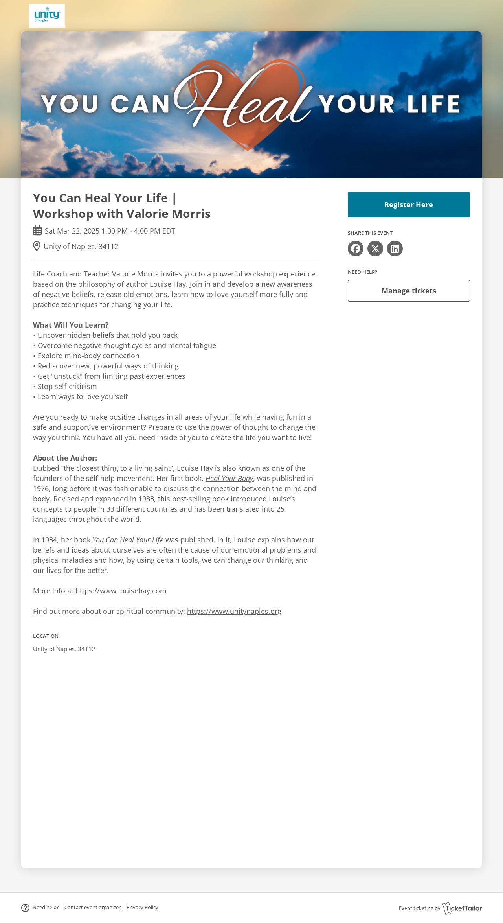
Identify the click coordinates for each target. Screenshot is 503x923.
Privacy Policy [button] (142, 907)
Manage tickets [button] (409, 290)
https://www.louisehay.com (121, 590)
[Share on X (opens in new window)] (375, 248)
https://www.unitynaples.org (234, 611)
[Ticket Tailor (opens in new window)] (462, 908)
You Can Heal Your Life (127, 539)
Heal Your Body (229, 478)
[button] (92, 907)
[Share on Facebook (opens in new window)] (355, 248)
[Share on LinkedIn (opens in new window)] (395, 248)
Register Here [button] (408, 204)
